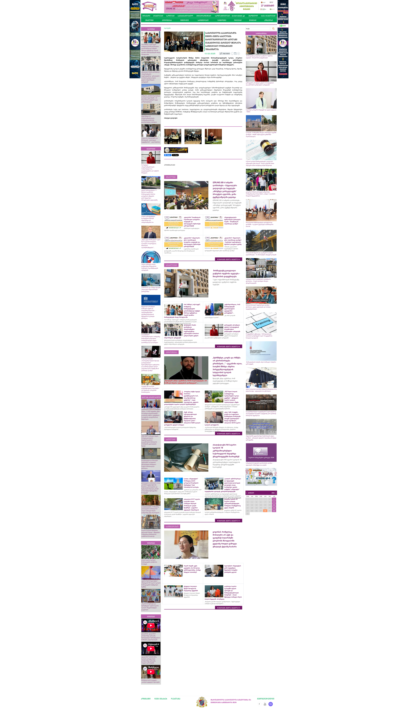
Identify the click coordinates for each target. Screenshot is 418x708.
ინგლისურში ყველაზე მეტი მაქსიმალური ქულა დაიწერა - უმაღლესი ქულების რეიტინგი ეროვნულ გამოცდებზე (261, 438)
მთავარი (146, 16)
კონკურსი (268, 20)
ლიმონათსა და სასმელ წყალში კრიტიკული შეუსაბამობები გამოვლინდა (150, 289)
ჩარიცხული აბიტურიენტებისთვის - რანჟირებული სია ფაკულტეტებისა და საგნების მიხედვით (150, 169)
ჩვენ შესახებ (160, 698)
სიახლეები (158, 16)
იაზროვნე (221, 20)
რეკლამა (175, 698)
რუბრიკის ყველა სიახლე (228, 259)
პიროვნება (167, 20)
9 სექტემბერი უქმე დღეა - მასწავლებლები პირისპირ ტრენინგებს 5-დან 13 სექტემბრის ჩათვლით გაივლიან (259, 336)
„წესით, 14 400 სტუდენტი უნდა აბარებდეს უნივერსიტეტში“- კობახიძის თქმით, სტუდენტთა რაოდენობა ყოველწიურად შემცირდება (150, 415)
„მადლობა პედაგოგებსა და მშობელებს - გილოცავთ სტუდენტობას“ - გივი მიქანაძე (150, 140)
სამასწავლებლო (185, 16)
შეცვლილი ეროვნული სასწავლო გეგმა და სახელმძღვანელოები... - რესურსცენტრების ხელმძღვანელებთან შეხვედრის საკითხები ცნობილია (148, 312)
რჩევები (238, 20)
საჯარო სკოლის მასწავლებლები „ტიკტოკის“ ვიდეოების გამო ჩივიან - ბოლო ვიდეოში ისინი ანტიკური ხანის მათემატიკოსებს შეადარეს (260, 163)
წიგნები (252, 20)
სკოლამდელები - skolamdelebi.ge (230, 16)
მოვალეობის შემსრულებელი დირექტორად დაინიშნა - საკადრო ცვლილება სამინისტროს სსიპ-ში (259, 224)
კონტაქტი (146, 698)
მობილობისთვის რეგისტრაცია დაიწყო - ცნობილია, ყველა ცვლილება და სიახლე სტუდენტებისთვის (258, 307)
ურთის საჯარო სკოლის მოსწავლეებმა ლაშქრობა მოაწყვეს (149, 562)
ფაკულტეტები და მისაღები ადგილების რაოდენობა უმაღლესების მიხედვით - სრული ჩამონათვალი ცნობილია (149, 464)
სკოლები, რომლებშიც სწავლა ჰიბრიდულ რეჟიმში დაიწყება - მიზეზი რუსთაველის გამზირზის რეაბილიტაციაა (261, 134)
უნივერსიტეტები (203, 16)
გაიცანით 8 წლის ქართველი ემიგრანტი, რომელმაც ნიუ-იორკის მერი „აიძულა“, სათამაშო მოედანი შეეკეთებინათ (260, 194)
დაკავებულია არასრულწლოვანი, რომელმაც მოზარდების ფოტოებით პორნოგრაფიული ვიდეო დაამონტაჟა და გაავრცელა (150, 338)
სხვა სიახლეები (268, 16)
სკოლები (170, 16)
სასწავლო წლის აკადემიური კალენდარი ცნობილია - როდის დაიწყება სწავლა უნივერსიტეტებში (258, 281)
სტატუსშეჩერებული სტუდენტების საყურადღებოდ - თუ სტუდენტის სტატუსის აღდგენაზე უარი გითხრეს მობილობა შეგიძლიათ (261, 413)
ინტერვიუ (184, 20)
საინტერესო (203, 20)
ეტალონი (149, 20)
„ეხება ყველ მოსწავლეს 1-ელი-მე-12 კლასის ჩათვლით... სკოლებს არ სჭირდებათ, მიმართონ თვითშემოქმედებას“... (150, 243)
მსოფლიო (253, 16)
